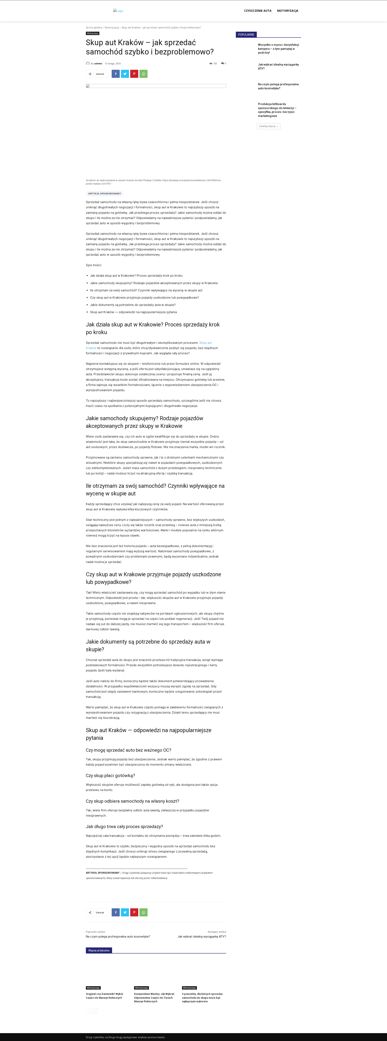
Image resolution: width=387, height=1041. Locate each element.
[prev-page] (88, 1011)
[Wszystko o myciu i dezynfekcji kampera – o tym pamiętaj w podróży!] (245, 50)
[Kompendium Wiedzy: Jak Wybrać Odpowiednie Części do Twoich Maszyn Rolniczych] (156, 974)
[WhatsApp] (143, 74)
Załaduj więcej (267, 126)
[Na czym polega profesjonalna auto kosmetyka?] (245, 89)
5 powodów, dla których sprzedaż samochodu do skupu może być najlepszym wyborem (202, 997)
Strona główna (94, 27)
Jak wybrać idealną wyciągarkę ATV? (202, 936)
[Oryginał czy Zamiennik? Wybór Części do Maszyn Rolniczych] (108, 974)
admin (98, 63)
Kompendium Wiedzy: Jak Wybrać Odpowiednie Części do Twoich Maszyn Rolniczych (154, 997)
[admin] (88, 63)
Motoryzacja (112, 27)
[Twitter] (125, 74)
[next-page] (94, 1011)
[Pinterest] (134, 74)
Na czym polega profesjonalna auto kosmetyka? (118, 936)
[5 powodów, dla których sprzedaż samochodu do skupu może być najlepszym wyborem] (204, 974)
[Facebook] (116, 74)
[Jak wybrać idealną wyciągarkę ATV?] (245, 69)
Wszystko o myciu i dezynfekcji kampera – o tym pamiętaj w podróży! (278, 48)
